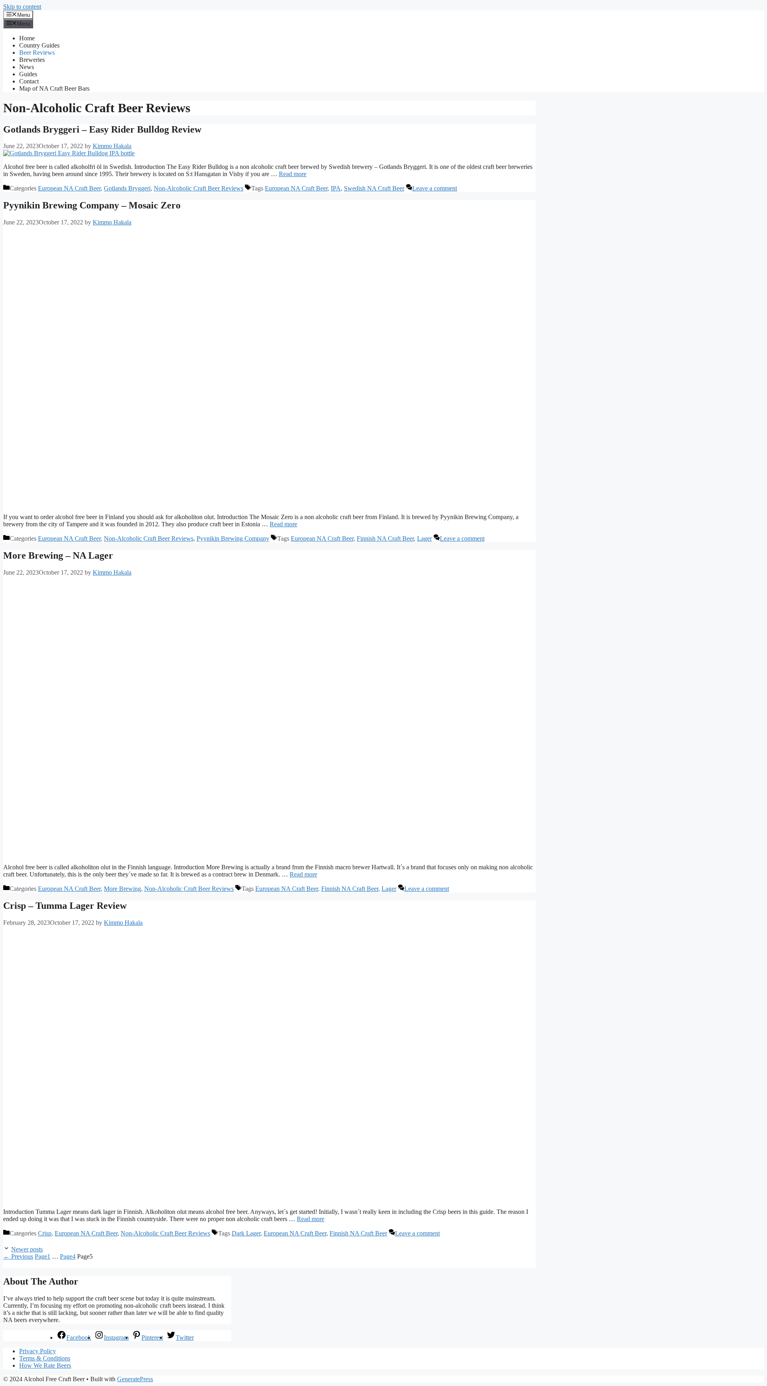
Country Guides (39, 45)
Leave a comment (434, 188)
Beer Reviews (37, 52)
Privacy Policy (37, 1351)
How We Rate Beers (45, 1365)
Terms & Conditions (44, 1358)
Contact (29, 81)
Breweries (32, 59)
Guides (28, 74)
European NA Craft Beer (69, 188)
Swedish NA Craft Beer (374, 188)
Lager (424, 538)
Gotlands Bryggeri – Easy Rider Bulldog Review (102, 129)
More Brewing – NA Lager (58, 555)
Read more (292, 174)
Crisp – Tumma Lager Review (65, 905)
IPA (336, 188)
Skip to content (22, 6)
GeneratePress (135, 1379)
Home (27, 38)
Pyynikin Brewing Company (233, 538)
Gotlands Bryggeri (127, 188)
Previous (18, 1256)
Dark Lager (246, 1233)
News (26, 66)
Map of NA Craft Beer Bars (54, 88)
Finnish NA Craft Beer (385, 538)
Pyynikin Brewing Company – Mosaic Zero (92, 205)
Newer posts (27, 1249)
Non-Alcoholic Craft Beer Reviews (198, 188)
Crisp (45, 1233)
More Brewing (122, 888)
